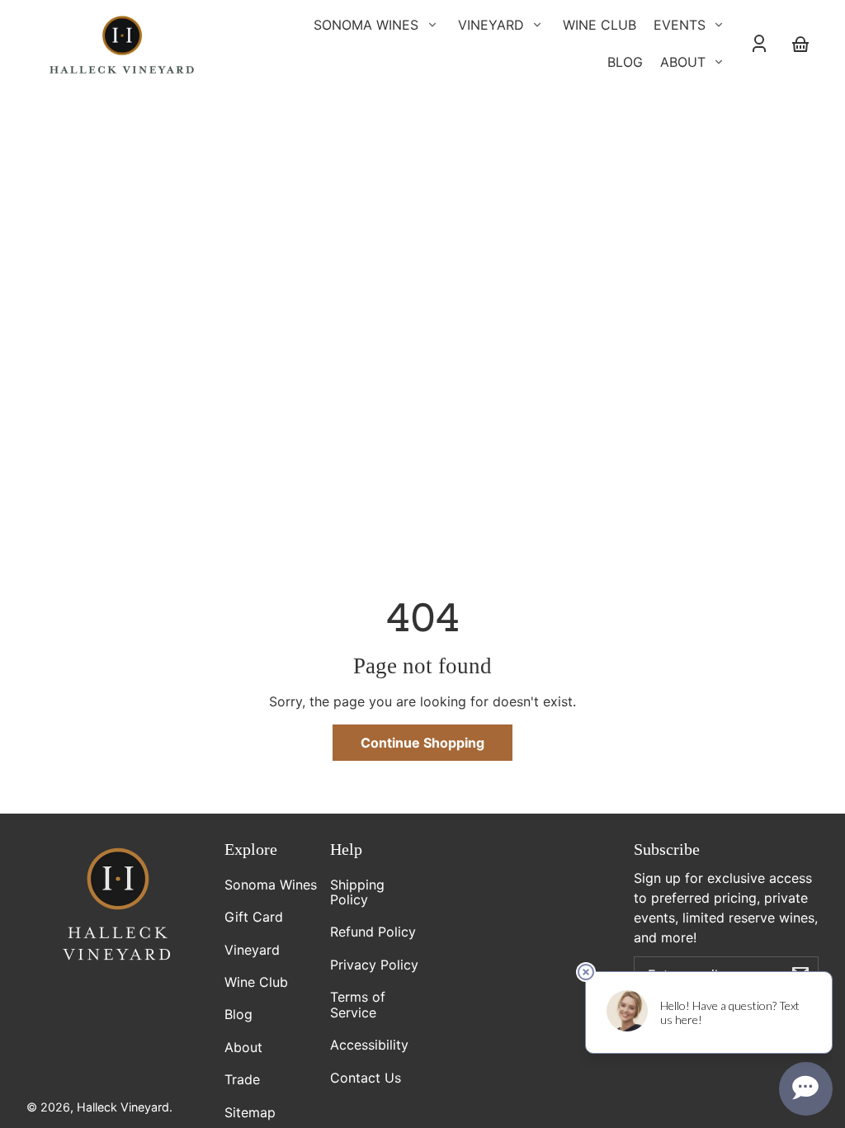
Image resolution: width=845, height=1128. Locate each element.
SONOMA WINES (366, 25)
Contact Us (365, 1077)
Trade (242, 1079)
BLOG (625, 62)
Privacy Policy (374, 964)
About (243, 1047)
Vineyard (252, 950)
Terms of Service (357, 1004)
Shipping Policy (357, 892)
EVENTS (680, 25)
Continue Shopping (422, 742)
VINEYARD (491, 25)
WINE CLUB (599, 25)
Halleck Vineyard (123, 1107)
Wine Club (256, 982)
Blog (238, 1014)
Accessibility (369, 1044)
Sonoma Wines (270, 884)
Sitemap (250, 1112)
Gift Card (253, 917)
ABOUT (683, 62)
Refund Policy (373, 931)
